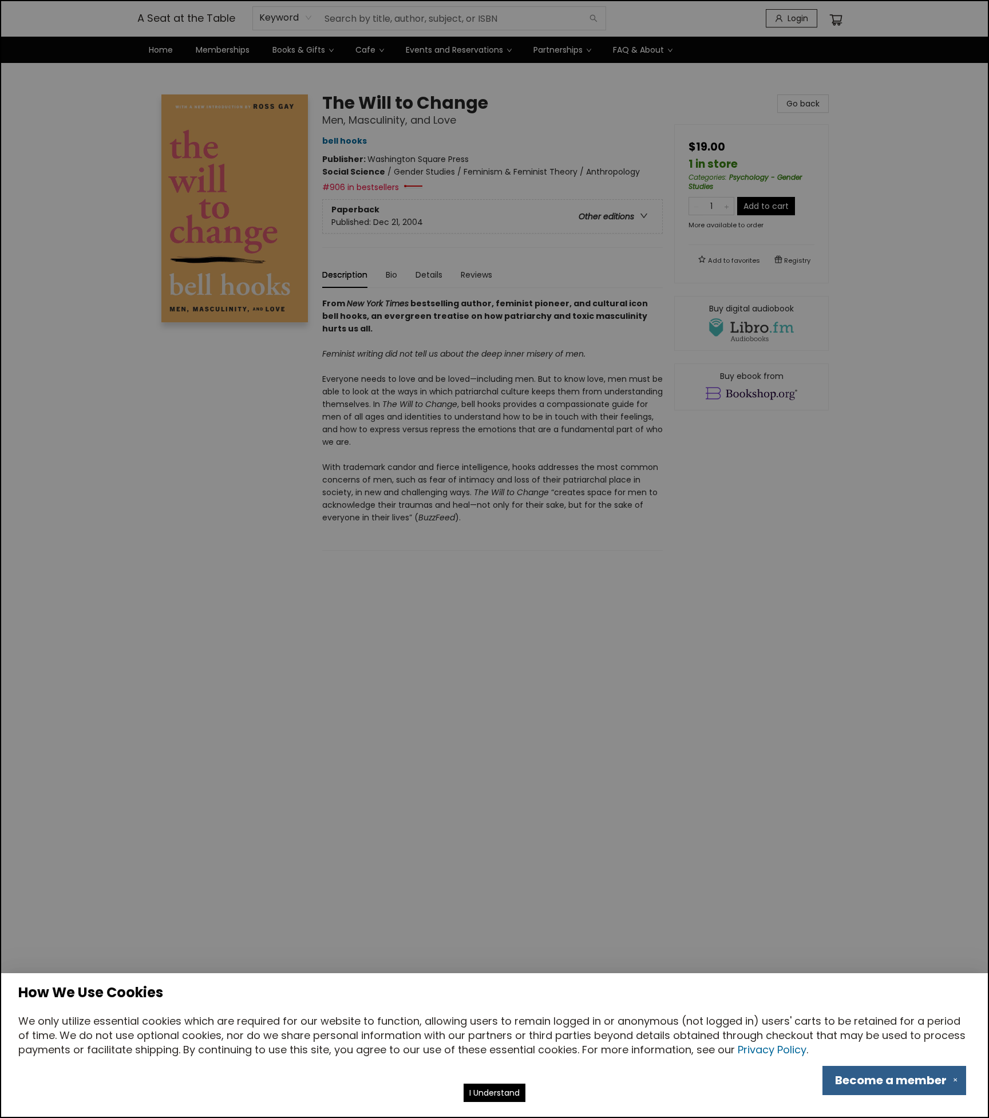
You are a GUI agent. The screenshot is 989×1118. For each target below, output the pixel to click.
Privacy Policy (772, 1049)
